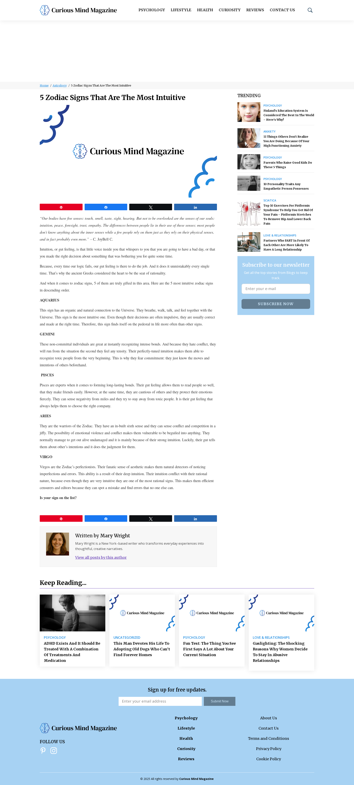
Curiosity (230, 10)
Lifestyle (181, 10)
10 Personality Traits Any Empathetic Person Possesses (286, 186)
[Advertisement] (177, 51)
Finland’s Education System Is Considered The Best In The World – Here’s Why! (288, 115)
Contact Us (282, 10)
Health (205, 10)
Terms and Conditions (268, 738)
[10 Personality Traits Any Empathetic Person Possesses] (249, 183)
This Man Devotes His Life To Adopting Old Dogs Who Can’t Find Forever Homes (141, 649)
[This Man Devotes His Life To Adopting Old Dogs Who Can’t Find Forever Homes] (142, 613)
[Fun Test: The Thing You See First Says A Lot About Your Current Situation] (212, 613)
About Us (268, 718)
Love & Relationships (279, 235)
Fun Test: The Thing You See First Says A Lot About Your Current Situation (209, 649)
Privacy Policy (268, 748)
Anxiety (269, 131)
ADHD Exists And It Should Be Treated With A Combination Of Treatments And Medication (72, 652)
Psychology (151, 10)
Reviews (255, 10)
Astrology (60, 85)
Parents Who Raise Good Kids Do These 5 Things (287, 165)
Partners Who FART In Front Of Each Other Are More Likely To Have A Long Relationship (286, 245)
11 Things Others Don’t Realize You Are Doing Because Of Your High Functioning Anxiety (286, 141)
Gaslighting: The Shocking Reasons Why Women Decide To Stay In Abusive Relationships (280, 652)
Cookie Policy (268, 759)
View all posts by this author (101, 557)
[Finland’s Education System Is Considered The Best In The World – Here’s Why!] (249, 112)
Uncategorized (126, 637)
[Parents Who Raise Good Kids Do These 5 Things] (249, 161)
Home (44, 85)
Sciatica (269, 200)
